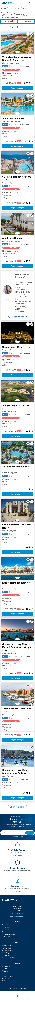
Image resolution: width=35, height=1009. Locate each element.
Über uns (5, 971)
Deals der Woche (7, 937)
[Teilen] (28, 34)
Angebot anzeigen (17, 88)
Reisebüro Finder (7, 976)
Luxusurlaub (6, 955)
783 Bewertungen (24, 66)
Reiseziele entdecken (8, 957)
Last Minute (5, 930)
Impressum (23, 988)
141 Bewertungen (24, 124)
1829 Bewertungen (25, 353)
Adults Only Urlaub (8, 953)
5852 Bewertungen (25, 186)
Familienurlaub (6, 946)
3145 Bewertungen (25, 534)
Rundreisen (5, 932)
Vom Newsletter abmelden (17, 836)
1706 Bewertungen (25, 718)
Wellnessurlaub (6, 948)
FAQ (3, 974)
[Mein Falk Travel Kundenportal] (29, 3)
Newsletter (5, 969)
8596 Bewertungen (25, 476)
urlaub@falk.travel (19, 916)
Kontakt (4, 981)
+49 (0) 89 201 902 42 (19, 913)
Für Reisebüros (7, 978)
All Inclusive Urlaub (8, 950)
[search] (25, 3)
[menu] (33, 3)
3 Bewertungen (24, 779)
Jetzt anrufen (17, 855)
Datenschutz (15, 988)
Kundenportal (6, 966)
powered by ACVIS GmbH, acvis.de (17, 1000)
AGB (10, 988)
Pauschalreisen (6, 925)
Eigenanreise (6, 927)
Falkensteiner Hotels (8, 934)
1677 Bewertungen (25, 592)
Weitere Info (17, 891)
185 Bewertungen (24, 244)
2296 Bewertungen (25, 656)
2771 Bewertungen (25, 414)
